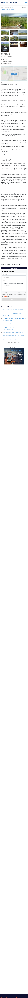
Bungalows (11, 9)
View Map (14, 73)
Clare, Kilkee (5, 9)
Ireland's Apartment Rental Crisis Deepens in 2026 (13, 332)
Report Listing (24, 8)
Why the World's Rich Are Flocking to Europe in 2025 (14, 339)
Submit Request (13, 299)
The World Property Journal (15, 342)
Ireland (13, 7)
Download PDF (14, 268)
